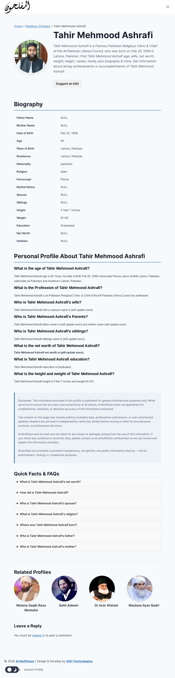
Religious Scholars (37, 26)
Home (18, 26)
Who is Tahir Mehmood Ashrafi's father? (47, 536)
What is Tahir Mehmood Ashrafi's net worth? (50, 481)
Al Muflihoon (25, 661)
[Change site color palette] (12, 669)
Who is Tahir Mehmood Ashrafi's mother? (48, 546)
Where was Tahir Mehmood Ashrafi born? (48, 525)
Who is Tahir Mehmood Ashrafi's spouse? (48, 503)
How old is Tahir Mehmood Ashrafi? (44, 492)
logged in (38, 635)
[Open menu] (168, 6)
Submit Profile (33, 669)
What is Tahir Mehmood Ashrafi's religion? (49, 514)
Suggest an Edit (67, 83)
